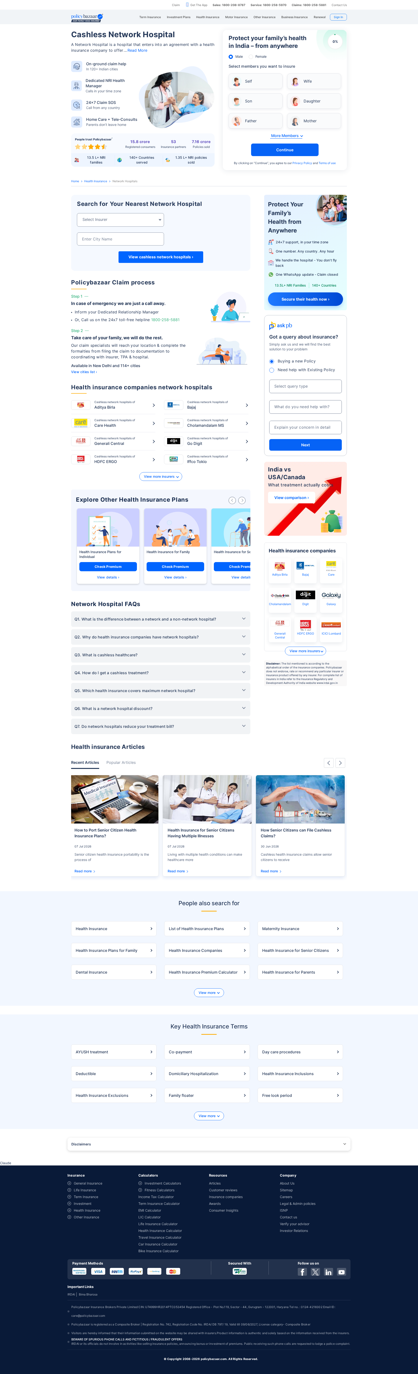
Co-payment (180, 1051)
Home (75, 181)
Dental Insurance (91, 972)
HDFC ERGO (305, 633)
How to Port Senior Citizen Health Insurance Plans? (105, 833)
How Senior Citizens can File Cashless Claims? (296, 833)
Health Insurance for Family (168, 552)
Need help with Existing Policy (306, 369)
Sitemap (286, 1190)
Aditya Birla (280, 574)
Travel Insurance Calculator (159, 1237)
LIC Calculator (149, 1217)
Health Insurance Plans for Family (106, 950)
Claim (176, 5)
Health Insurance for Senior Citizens (242, 552)
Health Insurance (95, 181)
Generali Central (280, 635)
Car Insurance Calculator (157, 1244)
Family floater (181, 1095)
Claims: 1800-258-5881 (309, 5)
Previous (329, 763)
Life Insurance (85, 1190)
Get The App (198, 5)
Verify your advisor (294, 1224)
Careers (286, 1197)
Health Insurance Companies (195, 950)
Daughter (312, 101)
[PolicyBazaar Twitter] (315, 1272)
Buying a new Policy (297, 361)
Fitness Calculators (159, 1190)
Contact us (288, 1217)
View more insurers (159, 476)
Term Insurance (86, 1197)
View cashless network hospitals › (160, 256)
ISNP (284, 1210)
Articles (215, 1183)
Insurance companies (226, 1197)
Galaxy (331, 604)
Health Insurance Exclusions (102, 1095)
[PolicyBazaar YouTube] (341, 1272)
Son (248, 101)
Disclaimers (81, 1144)
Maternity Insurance (280, 928)
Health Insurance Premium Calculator (203, 972)
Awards (215, 1203)
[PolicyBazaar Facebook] (302, 1272)
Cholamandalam (280, 604)
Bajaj (305, 574)
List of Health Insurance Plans (196, 928)
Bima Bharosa (88, 1294)
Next (305, 444)
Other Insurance (86, 1217)
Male (239, 56)
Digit (305, 604)
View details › (108, 577)
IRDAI (71, 1294)
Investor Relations (294, 1231)
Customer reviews (223, 1190)
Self (248, 81)
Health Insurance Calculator (160, 1231)
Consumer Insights (223, 1210)
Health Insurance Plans (97, 552)
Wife (308, 81)
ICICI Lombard (331, 633)
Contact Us (339, 5)
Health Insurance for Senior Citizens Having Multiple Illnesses (201, 833)
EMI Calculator (149, 1210)
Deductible (86, 1073)
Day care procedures (281, 1051)
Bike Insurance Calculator (158, 1251)
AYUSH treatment (92, 1051)
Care (331, 574)
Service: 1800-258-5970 (268, 5)
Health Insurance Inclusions (288, 1073)
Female (261, 56)
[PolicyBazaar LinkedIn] (328, 1272)
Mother (310, 120)
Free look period (277, 1095)
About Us (287, 1183)
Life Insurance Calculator (158, 1224)
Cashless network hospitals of (114, 405)
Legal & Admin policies (297, 1203)
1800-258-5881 (165, 319)
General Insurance (88, 1183)
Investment (82, 1203)
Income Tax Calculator (156, 1197)
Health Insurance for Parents (288, 972)
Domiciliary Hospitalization (193, 1073)
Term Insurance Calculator (159, 1203)
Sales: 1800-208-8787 (229, 5)
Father (251, 120)
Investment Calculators (163, 1183)
